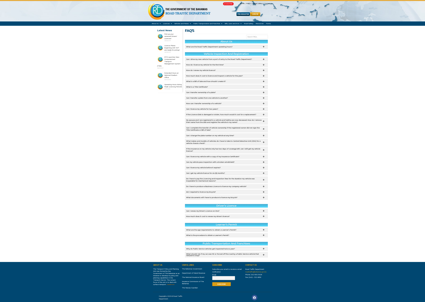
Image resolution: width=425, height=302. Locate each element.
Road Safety (248, 23)
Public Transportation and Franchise (206, 23)
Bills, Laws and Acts (232, 23)
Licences (166, 23)
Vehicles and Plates (181, 23)
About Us (155, 23)
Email (214, 275)
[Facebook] (254, 297)
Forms (268, 23)
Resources (260, 23)
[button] (156, 23)
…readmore (170, 284)
